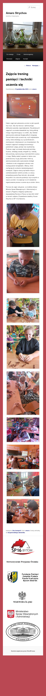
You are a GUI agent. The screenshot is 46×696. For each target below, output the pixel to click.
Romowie (9, 59)
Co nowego (10, 54)
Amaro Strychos (16, 13)
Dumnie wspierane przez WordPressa (23, 651)
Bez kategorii (17, 530)
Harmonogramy (28, 54)
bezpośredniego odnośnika (16, 532)
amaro (34, 89)
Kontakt (25, 59)
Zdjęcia (18, 59)
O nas (18, 54)
